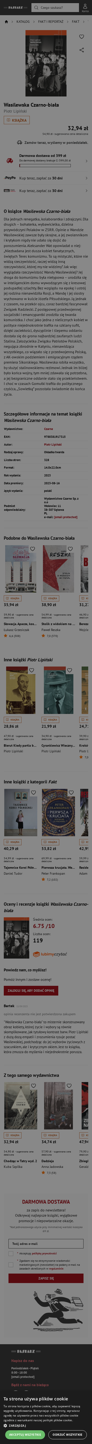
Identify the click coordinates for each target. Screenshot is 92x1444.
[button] (46, 1425)
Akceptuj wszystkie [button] (25, 1435)
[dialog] (46, 1417)
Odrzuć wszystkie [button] (67, 1435)
